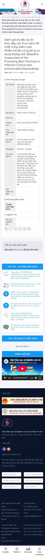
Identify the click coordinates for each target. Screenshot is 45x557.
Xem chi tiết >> (22, 346)
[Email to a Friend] (20, 229)
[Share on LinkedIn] (29, 229)
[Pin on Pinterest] (24, 229)
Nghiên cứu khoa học (22, 17)
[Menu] (3, 4)
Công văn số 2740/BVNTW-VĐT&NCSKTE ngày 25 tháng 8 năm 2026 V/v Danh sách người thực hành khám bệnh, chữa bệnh (25, 275)
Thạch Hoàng (29, 72)
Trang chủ (6, 17)
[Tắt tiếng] (36, 378)
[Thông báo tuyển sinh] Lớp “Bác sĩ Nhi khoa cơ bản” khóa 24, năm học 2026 (25, 327)
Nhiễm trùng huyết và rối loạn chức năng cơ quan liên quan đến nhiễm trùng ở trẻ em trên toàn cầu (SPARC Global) (25, 295)
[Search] (42, 4)
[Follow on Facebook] (4, 449)
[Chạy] (5, 378)
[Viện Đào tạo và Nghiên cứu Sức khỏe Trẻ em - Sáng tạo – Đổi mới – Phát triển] (22, 4)
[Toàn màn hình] (40, 378)
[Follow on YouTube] (9, 449)
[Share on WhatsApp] (6, 229)
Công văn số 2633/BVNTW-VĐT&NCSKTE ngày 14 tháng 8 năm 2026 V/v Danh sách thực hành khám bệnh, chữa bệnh (25, 316)
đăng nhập (18, 250)
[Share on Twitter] (15, 229)
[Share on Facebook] (11, 229)
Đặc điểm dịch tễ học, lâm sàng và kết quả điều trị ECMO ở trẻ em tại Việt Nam (26, 306)
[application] (22, 368)
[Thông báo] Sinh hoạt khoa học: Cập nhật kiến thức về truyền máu (26, 285)
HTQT (35, 17)
